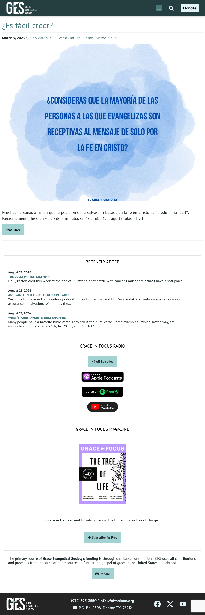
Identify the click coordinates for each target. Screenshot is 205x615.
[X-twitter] (170, 604)
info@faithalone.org (117, 600)
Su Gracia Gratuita (66, 38)
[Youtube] (182, 604)
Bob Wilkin (39, 38)
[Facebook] (157, 604)
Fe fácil (88, 38)
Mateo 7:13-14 (106, 38)
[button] (159, 8)
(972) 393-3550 (84, 600)
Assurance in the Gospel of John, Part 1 (39, 295)
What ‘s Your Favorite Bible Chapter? (37, 318)
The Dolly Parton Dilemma (29, 277)
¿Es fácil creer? (27, 25)
